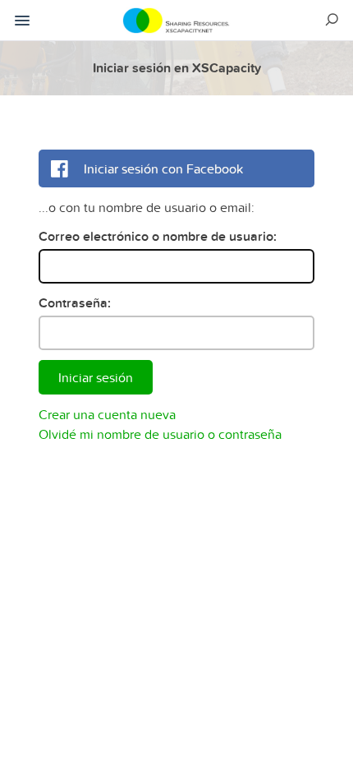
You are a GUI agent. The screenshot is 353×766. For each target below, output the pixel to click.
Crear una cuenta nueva (107, 414)
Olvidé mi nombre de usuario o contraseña (160, 434)
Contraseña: (75, 302)
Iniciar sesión (95, 377)
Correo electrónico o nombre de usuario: (158, 236)
